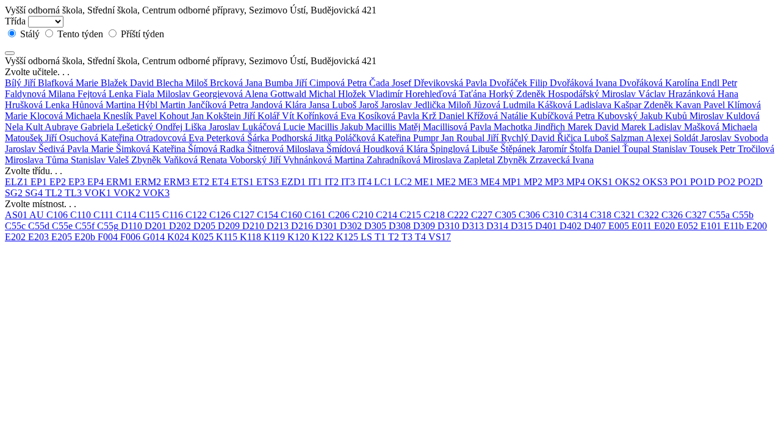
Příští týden (141, 34)
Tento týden (80, 34)
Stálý (30, 34)
